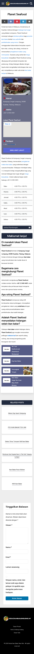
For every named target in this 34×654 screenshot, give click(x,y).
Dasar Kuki (17, 633)
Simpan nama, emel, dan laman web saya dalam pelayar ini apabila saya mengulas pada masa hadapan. (15, 586)
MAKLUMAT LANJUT (17, 150)
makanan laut (11, 335)
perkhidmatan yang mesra (10, 42)
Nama (9, 547)
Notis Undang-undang (17, 630)
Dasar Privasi (17, 626)
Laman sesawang (12, 567)
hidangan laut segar (24, 29)
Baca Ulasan (11, 144)
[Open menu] (3, 3)
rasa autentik (17, 39)
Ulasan (9, 525)
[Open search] (31, 3)
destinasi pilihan (18, 36)
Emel (8, 557)
